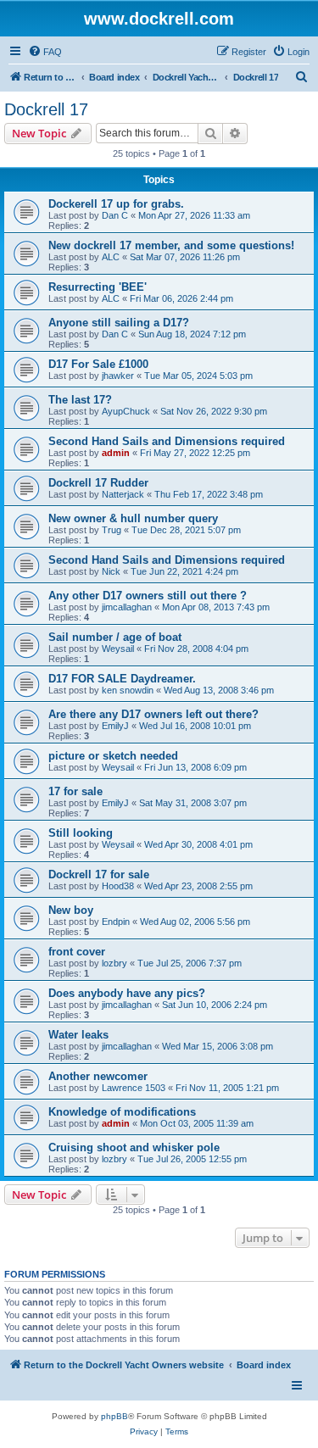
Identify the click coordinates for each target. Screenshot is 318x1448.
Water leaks (78, 1034)
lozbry (114, 963)
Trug (111, 530)
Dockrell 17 (46, 109)
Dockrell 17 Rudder (98, 482)
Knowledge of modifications (122, 1111)
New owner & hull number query (133, 518)
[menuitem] (45, 52)
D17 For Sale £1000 (98, 364)
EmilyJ (115, 726)
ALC (111, 257)
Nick (111, 571)
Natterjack (123, 494)
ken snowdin (127, 690)
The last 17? (80, 399)
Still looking (80, 833)
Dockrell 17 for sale (98, 874)
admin (116, 453)
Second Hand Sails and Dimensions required (166, 441)
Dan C (115, 215)
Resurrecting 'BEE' (97, 287)
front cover (76, 951)
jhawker (118, 375)
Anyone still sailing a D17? (118, 322)
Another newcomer (98, 1076)
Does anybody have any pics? (126, 993)
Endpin (116, 921)
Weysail (118, 648)
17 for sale (75, 791)
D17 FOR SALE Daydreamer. (122, 678)
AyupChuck (126, 411)
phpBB (114, 1416)
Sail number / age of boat (114, 637)
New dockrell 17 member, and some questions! (171, 245)
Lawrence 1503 (133, 1088)
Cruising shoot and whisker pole (134, 1147)
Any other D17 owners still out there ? (147, 595)
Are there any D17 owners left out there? (153, 714)
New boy (70, 910)
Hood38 (118, 886)
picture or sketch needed (113, 755)
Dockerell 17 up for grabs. (116, 204)
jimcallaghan (127, 607)
